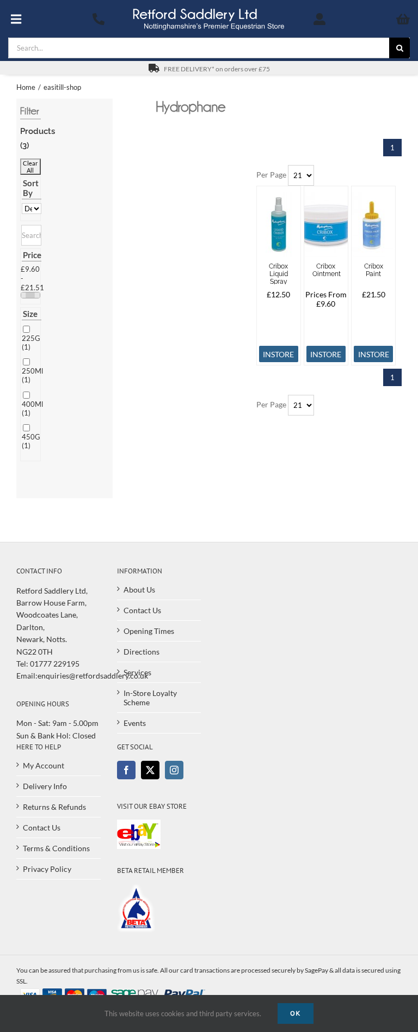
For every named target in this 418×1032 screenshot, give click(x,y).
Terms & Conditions (56, 848)
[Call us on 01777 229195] (99, 19)
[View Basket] (379, 19)
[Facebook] (126, 770)
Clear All (30, 167)
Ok (295, 1013)
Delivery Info (45, 786)
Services (137, 672)
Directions (141, 651)
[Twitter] (150, 770)
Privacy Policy (47, 869)
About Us (139, 589)
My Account (43, 765)
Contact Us (142, 610)
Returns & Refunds (54, 806)
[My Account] (320, 19)
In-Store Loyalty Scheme (150, 697)
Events (135, 723)
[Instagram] (174, 770)
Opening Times (149, 631)
